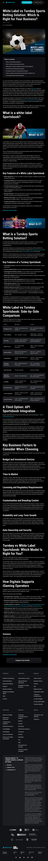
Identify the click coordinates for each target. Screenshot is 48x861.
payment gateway (23, 606)
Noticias (20, 721)
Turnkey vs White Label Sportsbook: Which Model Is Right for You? (20, 73)
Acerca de (15, 853)
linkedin (20, 857)
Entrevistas (21, 726)
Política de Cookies (40, 853)
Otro (19, 739)
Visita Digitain (6, 731)
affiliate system (14, 606)
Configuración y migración (6, 722)
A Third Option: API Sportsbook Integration (15, 68)
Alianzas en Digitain (7, 715)
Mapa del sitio (22, 853)
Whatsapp (9, 765)
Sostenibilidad (6, 729)
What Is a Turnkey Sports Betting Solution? (15, 64)
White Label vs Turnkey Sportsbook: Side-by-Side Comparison (19, 66)
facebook (16, 857)
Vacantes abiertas (38, 704)
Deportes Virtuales (7, 689)
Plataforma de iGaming (8, 678)
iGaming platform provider (38, 249)
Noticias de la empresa (24, 729)
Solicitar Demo (38, 2)
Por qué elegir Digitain (39, 701)
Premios (36, 683)
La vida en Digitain (38, 699)
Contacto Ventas (27, 2)
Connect (5, 699)
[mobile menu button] (3, 2)
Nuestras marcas (38, 681)
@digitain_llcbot (11, 767)
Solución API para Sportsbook (22, 681)
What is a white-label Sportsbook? (13, 61)
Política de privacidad (5, 853)
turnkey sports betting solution (30, 99)
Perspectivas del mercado (22, 746)
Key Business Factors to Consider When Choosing (17, 70)
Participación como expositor (38, 715)
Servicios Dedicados (8, 734)
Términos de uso (31, 853)
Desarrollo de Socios (8, 726)
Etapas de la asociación (6, 718)
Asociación (21, 731)
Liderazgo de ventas (39, 691)
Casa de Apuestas (7, 681)
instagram (32, 857)
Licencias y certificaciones (37, 695)
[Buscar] (44, 2)
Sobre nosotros (37, 678)
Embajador (21, 737)
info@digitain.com (11, 769)
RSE (35, 686)
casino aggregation (36, 604)
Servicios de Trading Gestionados (8, 737)
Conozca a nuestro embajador (23, 750)
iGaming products (37, 606)
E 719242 (34, 788)
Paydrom (5, 686)
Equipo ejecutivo (38, 689)
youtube (28, 857)
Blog (19, 742)
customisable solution (28, 251)
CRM (9, 606)
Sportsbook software (25, 604)
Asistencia (36, 719)
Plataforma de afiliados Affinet (8, 692)
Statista (34, 88)
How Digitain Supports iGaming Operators (15, 75)
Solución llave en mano (24, 678)
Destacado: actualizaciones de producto (23, 716)
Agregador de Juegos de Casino (23, 686)
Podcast (20, 723)
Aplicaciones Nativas (8, 683)
